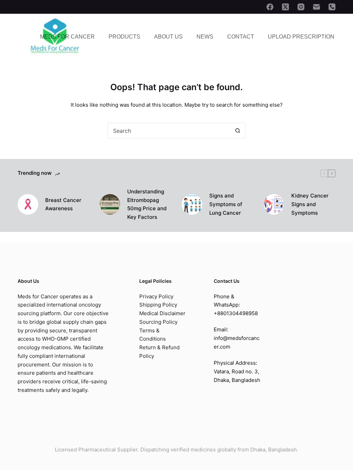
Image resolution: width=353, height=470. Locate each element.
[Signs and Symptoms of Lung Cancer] (192, 204)
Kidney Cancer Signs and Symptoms (310, 204)
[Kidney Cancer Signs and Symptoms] (274, 204)
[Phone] (332, 6)
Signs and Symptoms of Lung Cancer (225, 204)
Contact (240, 37)
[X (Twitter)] (285, 6)
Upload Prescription (301, 37)
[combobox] (169, 130)
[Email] (316, 6)
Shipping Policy (158, 304)
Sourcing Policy (158, 322)
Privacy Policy (156, 296)
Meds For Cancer (67, 37)
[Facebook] (269, 6)
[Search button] (237, 130)
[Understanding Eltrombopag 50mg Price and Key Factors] (110, 204)
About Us (168, 37)
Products (124, 37)
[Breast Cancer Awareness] (28, 204)
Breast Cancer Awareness (63, 204)
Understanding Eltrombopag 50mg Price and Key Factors (147, 204)
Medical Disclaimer (162, 313)
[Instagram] (300, 6)
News (204, 37)
